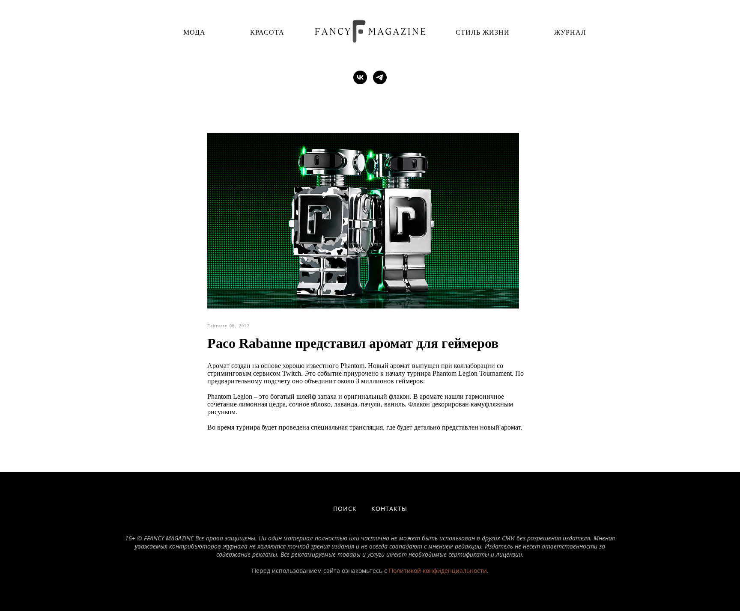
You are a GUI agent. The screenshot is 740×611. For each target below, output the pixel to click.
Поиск (345, 508)
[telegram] (380, 77)
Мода (194, 31)
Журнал (570, 31)
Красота (267, 31)
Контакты (389, 508)
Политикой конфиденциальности (438, 571)
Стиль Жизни (483, 31)
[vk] (360, 77)
